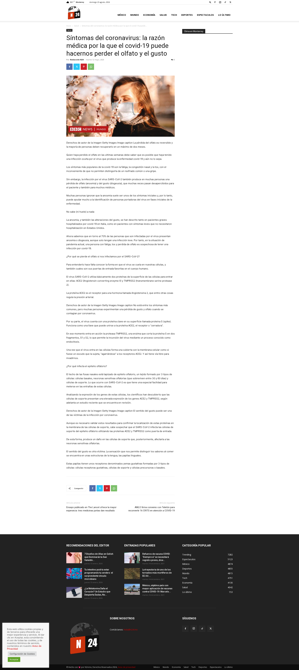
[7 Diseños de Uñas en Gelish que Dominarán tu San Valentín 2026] (74, 557)
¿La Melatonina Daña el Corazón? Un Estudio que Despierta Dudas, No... (97, 591)
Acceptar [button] (14, 659)
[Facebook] (215, 2)
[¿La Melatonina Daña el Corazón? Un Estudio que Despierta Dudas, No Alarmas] (74, 592)
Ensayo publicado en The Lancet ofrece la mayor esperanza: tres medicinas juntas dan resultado (91, 509)
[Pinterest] (84, 67)
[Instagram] (220, 2)
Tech (174, 14)
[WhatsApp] (91, 67)
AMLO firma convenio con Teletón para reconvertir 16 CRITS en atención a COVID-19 (151, 509)
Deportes (187, 14)
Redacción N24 (76, 59)
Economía (149, 14)
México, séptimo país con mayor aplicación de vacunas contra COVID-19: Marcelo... (157, 588)
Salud (163, 14)
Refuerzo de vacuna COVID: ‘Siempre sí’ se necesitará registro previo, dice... (156, 557)
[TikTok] (225, 2)
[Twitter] (230, 2)
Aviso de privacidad (126, 667)
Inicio (68, 25)
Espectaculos (205, 14)
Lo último (224, 14)
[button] (210, 2)
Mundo (134, 14)
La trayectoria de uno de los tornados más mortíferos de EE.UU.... (157, 572)
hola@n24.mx (131, 629)
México (122, 14)
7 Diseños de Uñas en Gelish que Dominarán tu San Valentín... (98, 557)
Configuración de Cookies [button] (22, 654)
